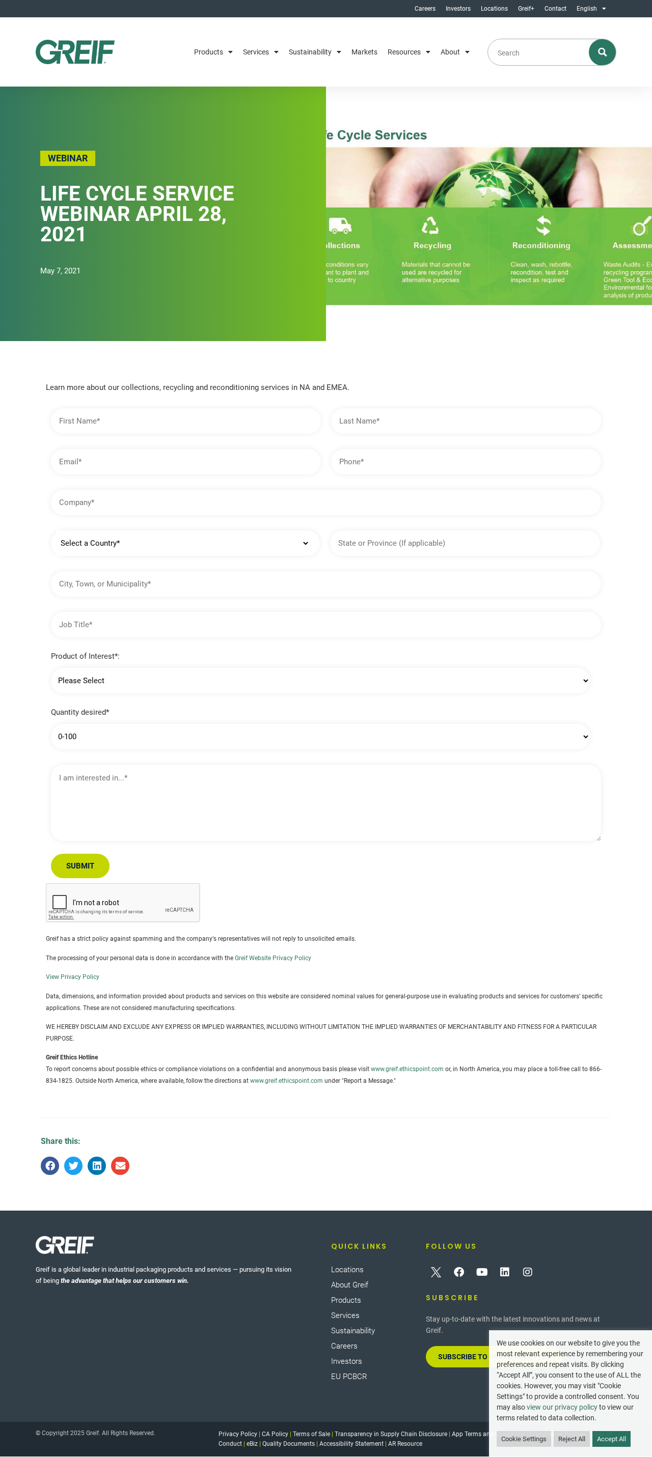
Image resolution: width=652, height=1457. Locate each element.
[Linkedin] (505, 1272)
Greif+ (526, 8)
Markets (364, 52)
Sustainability (310, 52)
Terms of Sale (311, 1434)
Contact (555, 8)
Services (256, 52)
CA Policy (275, 1434)
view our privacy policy (562, 1407)
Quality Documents (288, 1443)
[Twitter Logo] (436, 1272)
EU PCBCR (349, 1376)
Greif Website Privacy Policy (273, 958)
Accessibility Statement (351, 1443)
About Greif (349, 1285)
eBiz (252, 1443)
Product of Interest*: (85, 656)
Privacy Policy (238, 1434)
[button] (50, 1166)
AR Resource (405, 1443)
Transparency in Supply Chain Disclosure (391, 1434)
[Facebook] (459, 1272)
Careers (425, 8)
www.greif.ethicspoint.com (407, 1069)
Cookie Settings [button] (524, 1439)
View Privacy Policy (72, 976)
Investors (458, 8)
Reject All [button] (571, 1439)
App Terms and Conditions (488, 1434)
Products (208, 52)
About (450, 52)
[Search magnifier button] (603, 52)
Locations (494, 8)
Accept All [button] (611, 1439)
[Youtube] (482, 1272)
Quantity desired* (80, 712)
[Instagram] (528, 1272)
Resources (404, 52)
